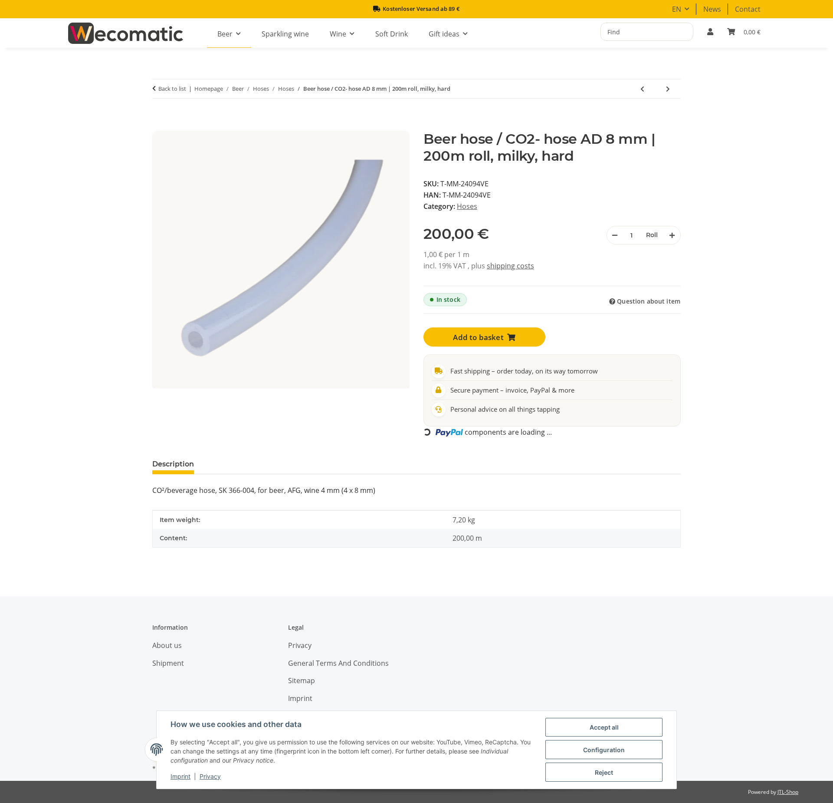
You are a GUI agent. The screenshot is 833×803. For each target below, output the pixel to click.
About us (167, 645)
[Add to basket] (163, 126)
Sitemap (301, 680)
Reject (604, 772)
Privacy (210, 776)
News (712, 9)
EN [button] (676, 9)
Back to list (172, 89)
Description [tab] (173, 464)
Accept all (604, 727)
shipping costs (510, 266)
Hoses (467, 206)
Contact (748, 9)
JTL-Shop (787, 792)
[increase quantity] (672, 235)
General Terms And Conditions (338, 663)
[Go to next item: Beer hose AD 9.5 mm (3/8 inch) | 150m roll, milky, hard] (668, 88)
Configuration (604, 749)
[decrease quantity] (615, 235)
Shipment (168, 663)
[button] (710, 32)
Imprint (180, 776)
